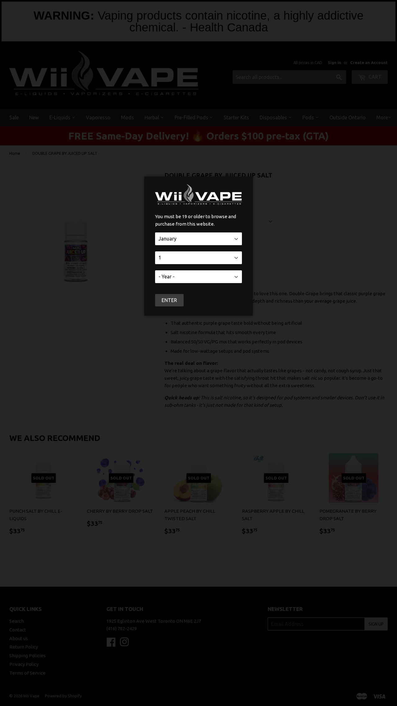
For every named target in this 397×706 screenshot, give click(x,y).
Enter (169, 300)
